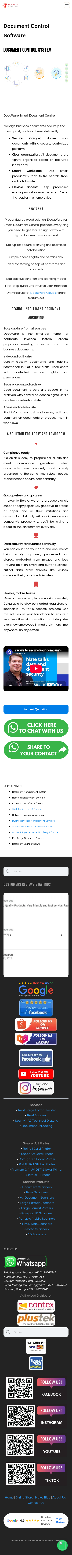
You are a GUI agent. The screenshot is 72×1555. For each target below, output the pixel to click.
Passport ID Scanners (37, 1213)
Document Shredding (37, 1126)
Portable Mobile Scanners (37, 1218)
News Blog (43, 1497)
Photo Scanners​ (37, 1229)
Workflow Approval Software (26, 809)
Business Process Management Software (33, 821)
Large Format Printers (37, 1208)
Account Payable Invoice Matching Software (35, 832)
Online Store (24, 1497)
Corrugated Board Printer (37, 1159)
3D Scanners (37, 1234)
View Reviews (60, 1521)
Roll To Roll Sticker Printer (37, 1164)
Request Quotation (36, 709)
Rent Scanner (37, 1115)
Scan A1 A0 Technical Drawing (36, 1120)
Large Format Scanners (37, 1203)
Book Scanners (37, 1192)
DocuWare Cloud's (43, 292)
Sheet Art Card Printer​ (37, 1154)
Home (9, 1497)
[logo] (10, 5)
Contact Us (36, 1502)
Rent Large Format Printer (37, 1110)
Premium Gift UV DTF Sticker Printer (37, 1169)
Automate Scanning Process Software (32, 826)
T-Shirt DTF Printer (37, 1175)
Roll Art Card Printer (37, 1148)
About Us (59, 1497)
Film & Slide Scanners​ (37, 1224)
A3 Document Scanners (37, 1197)
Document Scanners (37, 1187)
